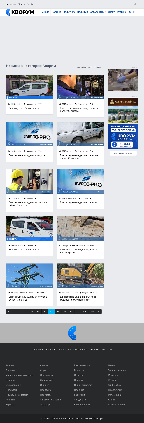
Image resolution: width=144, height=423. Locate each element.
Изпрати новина (124, 153)
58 (71, 311)
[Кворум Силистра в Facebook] (123, 136)
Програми (45, 394)
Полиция (82, 12)
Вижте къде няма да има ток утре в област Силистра (79, 157)
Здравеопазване (117, 370)
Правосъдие (115, 389)
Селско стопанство (50, 399)
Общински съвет (83, 384)
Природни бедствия (17, 394)
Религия (10, 399)
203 (84, 311)
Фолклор (45, 404)
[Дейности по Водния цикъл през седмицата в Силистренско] (80, 275)
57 (65, 311)
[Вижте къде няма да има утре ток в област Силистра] (80, 87)
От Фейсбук (114, 384)
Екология (79, 370)
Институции (46, 375)
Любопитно (46, 379)
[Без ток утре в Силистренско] (29, 87)
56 (58, 311)
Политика (69, 12)
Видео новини (82, 404)
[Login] (135, 4)
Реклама (94, 349)
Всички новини (116, 404)
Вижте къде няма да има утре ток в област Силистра (79, 109)
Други (43, 370)
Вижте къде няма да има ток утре (27, 155)
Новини (56, 12)
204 (92, 311)
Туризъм (10, 404)
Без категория (82, 365)
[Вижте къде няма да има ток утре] (29, 134)
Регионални (115, 394)
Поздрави (11, 389)
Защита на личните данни (72, 349)
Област (112, 379)
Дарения (10, 370)
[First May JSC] (123, 110)
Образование (98, 12)
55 (51, 311)
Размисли (79, 394)
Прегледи (97, 67)
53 (38, 311)
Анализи (44, 365)
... (25, 311)
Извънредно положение (19, 375)
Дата (90, 67)
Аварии (29, 104)
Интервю (79, 375)
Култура (121, 12)
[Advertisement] (72, 37)
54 (45, 311)
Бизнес (112, 365)
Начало (45, 12)
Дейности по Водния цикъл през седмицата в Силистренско (78, 298)
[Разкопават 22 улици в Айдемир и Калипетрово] (80, 228)
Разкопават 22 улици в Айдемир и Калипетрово (78, 251)
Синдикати (80, 399)
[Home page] (20, 12)
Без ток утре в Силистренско (24, 108)
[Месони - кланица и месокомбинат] (123, 90)
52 (32, 311)
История (113, 375)
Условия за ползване (43, 349)
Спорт (111, 12)
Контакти (107, 349)
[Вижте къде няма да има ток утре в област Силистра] (80, 134)
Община (44, 384)
